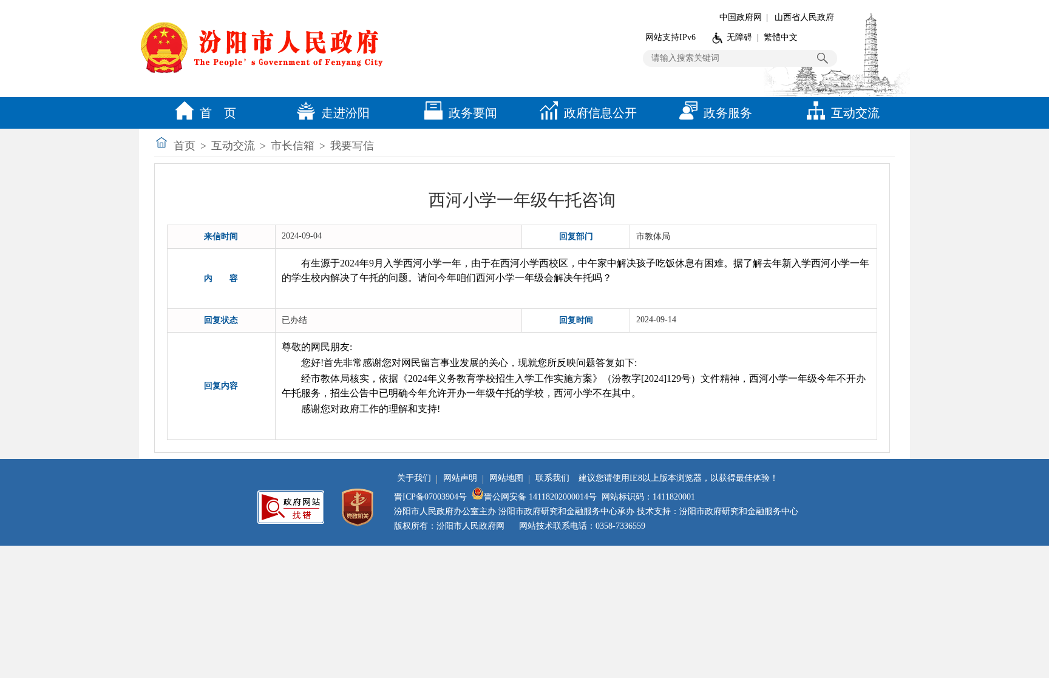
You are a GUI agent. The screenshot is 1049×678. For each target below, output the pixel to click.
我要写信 (352, 146)
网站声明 (460, 478)
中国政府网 (740, 17)
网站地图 (506, 478)
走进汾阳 (345, 113)
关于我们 (414, 478)
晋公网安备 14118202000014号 (540, 496)
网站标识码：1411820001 (648, 496)
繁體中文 (781, 37)
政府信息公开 (600, 113)
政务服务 (728, 113)
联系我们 (552, 478)
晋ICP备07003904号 (430, 496)
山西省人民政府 (804, 17)
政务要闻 (473, 113)
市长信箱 (292, 146)
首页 (184, 146)
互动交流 (855, 113)
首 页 (218, 113)
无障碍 (739, 37)
